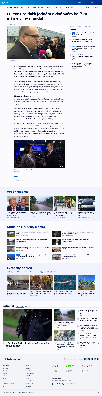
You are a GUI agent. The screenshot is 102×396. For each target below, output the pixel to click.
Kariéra (27, 378)
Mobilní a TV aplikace (8, 383)
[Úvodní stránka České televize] (11, 359)
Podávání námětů (30, 381)
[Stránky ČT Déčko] (54, 371)
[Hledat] (92, 2)
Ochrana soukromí (22, 392)
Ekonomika (48, 7)
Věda (60, 7)
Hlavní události (8, 7)
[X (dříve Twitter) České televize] (95, 359)
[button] (39, 154)
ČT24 (8, 23)
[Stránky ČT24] (55, 366)
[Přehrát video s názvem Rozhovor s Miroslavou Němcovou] (39, 154)
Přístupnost (31, 392)
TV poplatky (6, 371)
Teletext (5, 373)
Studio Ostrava (30, 373)
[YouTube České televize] (92, 359)
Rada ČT (28, 376)
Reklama (28, 368)
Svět (34, 7)
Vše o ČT (5, 386)
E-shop (4, 381)
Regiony (40, 7)
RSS (98, 392)
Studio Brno (29, 371)
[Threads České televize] (98, 359)
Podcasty (73, 7)
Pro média (28, 365)
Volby (22, 7)
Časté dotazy (29, 383)
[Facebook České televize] (88, 359)
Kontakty (28, 386)
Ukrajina (16, 7)
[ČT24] (5, 3)
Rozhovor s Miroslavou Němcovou (22, 170)
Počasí (55, 7)
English (14, 392)
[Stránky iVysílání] (87, 366)
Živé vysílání (6, 368)
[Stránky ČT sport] (70, 366)
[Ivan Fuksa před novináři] (36, 42)
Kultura (66, 7)
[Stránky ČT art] (69, 371)
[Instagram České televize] (85, 359)
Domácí (29, 7)
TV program (6, 365)
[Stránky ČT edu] (85, 371)
